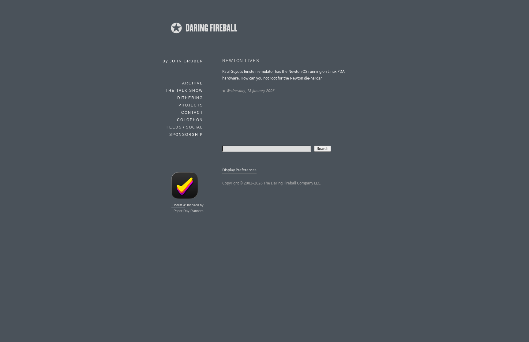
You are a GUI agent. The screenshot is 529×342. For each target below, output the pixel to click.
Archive (192, 83)
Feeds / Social (185, 127)
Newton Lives (241, 61)
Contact (192, 112)
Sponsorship (186, 134)
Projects (190, 105)
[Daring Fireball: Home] (203, 35)
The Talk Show (184, 90)
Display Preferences (239, 170)
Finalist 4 (178, 205)
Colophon (190, 120)
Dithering (190, 98)
